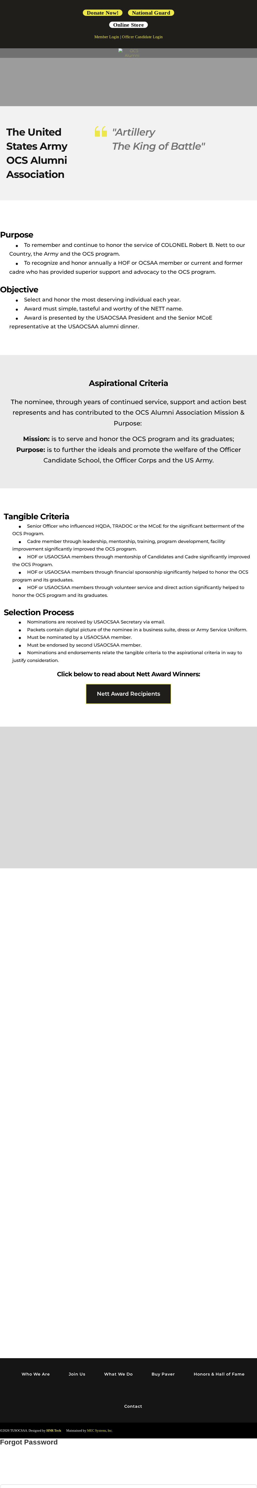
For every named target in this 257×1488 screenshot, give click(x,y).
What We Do (118, 1374)
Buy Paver (163, 1374)
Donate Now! (102, 13)
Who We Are (36, 1374)
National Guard (151, 13)
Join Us (77, 1374)
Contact (133, 1406)
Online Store (128, 25)
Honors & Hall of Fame (219, 1374)
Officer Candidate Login (142, 37)
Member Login (106, 37)
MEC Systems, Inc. (100, 1430)
